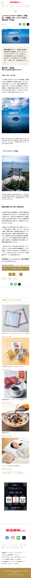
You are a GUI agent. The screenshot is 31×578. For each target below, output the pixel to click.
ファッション (10, 545)
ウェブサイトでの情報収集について (17, 561)
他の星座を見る (15, 507)
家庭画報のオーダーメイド (13, 554)
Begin (12, 557)
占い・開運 (12, 547)
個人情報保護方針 (5, 561)
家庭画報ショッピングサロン (8, 552)
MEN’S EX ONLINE (6, 557)
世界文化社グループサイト (20, 557)
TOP (3, 6)
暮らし (16, 545)
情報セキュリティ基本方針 (15, 559)
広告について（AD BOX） (14, 563)
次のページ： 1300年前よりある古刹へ (13, 268)
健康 (25, 545)
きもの (7, 547)
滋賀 (4, 278)
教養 (3, 547)
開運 (10, 278)
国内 (12, 6)
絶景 (16, 278)
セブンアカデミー (18, 552)
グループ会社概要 (5, 559)
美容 (21, 545)
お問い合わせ (4, 563)
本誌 (21, 547)
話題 (18, 547)
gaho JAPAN (4, 554)
